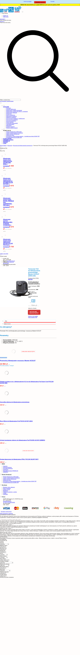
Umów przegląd (27, 1)
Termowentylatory (10, 124)
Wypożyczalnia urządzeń (12, 127)
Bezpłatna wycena (40, 2)
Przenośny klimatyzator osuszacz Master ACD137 (18, 360)
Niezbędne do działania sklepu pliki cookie (11, 519)
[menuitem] (39, 116)
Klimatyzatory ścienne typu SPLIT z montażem (17, 111)
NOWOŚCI (5, 472)
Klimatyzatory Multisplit (11, 112)
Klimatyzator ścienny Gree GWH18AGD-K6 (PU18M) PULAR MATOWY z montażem (8, 182)
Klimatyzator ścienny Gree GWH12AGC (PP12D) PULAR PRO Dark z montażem (8, 243)
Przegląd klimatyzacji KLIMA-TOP (14, 137)
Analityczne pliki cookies (5, 528)
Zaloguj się (5, 15)
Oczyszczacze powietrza (12, 119)
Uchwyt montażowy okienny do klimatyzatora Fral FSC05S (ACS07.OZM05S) (22, 440)
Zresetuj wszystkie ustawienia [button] (7, 577)
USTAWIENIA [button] (3, 539)
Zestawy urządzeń (10, 126)
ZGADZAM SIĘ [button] (3, 540)
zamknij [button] (2, 541)
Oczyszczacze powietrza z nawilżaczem (15, 118)
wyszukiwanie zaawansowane (6, 101)
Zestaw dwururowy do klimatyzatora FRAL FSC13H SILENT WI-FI (19, 459)
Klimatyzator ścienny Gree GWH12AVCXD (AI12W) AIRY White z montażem (7, 162)
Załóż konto (5, 16)
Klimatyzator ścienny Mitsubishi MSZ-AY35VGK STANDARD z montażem (8, 223)
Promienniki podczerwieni (12, 123)
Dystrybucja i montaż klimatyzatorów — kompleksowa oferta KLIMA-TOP (23, 136)
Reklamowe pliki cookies (5, 532)
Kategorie (5, 466)
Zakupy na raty (6, 489)
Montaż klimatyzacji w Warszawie (14, 131)
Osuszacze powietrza (11, 120)
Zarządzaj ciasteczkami (6, 511)
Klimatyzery (9, 113)
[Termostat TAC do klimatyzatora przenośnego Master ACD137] (20, 306)
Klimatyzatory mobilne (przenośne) (14, 110)
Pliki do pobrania (7, 488)
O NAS (4, 493)
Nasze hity (2, 150)
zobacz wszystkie (4, 253)
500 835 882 (6, 263)
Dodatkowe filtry (3, 148)
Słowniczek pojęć (10, 135)
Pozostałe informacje (8, 468)
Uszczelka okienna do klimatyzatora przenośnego (14, 402)
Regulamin (5, 490)
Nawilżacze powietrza (11, 117)
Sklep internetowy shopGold (6, 513)
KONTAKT (5, 494)
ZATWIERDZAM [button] (3, 537)
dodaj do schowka (32, 308)
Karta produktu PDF (32, 317)
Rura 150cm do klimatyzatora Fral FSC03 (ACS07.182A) (16, 421)
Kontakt (52, 1)
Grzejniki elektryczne (11, 109)
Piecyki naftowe (9, 122)
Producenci (5, 469)
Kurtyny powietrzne (10, 115)
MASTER (30, 279)
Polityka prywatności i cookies (10, 492)
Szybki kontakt (3, 256)
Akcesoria (8, 108)
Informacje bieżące (7, 467)
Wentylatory (9, 125)
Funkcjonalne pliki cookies (6, 524)
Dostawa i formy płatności (9, 487)
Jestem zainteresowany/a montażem (14, 132)
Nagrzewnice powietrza (11, 116)
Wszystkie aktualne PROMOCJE (10, 470)
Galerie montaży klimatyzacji (12, 134)
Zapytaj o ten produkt (33, 316)
